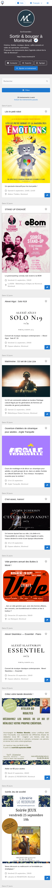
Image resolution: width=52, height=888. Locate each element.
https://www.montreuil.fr (26, 57)
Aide (21, 3)
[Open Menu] (47, 3)
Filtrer (27, 90)
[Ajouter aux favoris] (46, 111)
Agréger (42, 63)
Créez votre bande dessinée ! (19, 694)
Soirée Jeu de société (15, 792)
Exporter (28, 63)
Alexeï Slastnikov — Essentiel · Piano (23, 634)
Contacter (13, 63)
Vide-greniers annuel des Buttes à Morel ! (21, 563)
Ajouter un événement (27, 68)
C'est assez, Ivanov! (14, 499)
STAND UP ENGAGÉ (15, 209)
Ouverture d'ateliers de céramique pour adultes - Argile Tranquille (21, 430)
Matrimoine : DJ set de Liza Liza (20, 361)
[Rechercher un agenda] (47, 81)
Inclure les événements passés (26, 100)
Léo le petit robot (13, 111)
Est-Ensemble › (26, 32)
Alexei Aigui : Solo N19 (16, 301)
